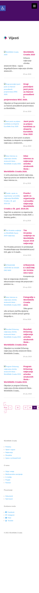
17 (25, 407)
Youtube (10, 520)
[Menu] (34, 6)
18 (30, 407)
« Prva (5, 406)
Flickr (9, 518)
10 (18, 407)
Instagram (11, 515)
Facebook (10, 512)
